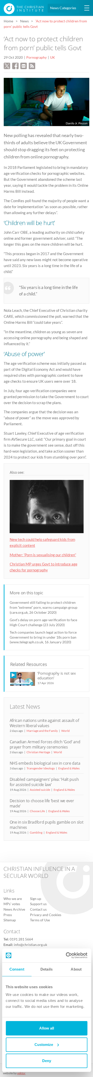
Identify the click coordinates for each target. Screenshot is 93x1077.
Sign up (35, 899)
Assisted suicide (40, 790)
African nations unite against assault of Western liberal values (44, 723)
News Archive (14, 909)
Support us (38, 904)
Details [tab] (46, 969)
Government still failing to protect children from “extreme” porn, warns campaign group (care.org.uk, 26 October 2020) (43, 607)
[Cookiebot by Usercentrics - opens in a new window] (66, 955)
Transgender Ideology (41, 768)
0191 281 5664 (21, 939)
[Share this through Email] (23, 65)
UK (52, 57)
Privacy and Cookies (45, 915)
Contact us (38, 909)
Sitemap (9, 920)
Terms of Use (40, 920)
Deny (46, 1061)
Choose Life (37, 811)
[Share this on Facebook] (15, 65)
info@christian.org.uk (30, 945)
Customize (43, 1044)
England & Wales (69, 768)
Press (7, 915)
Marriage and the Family (42, 731)
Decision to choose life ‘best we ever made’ (42, 803)
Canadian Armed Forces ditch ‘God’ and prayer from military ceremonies (45, 744)
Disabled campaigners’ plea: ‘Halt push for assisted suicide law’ (44, 782)
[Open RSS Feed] (32, 65)
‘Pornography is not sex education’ (56, 675)
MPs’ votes (11, 904)
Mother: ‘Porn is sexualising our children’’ (43, 555)
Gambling (36, 832)
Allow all (46, 1028)
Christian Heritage (38, 752)
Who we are (12, 899)
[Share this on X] (7, 65)
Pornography (36, 57)
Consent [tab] (16, 969)
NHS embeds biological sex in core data (45, 763)
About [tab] (76, 969)
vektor (21, 1073)
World (65, 731)
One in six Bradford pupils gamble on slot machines (47, 824)
